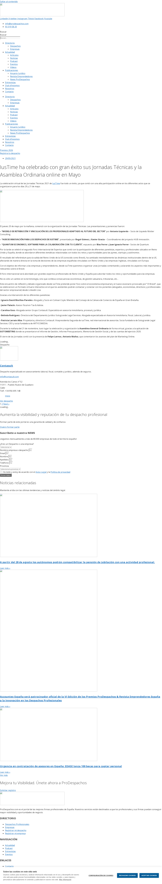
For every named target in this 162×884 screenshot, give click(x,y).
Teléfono (4, 462)
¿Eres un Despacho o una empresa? (17, 444)
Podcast (14, 61)
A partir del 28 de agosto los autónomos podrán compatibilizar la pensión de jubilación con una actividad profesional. (77, 562)
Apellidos (4, 459)
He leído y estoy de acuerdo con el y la (36, 472)
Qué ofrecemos (12, 85)
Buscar (3, 31)
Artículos (14, 55)
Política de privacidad (60, 472)
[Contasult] (9, 359)
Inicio (7, 396)
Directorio (10, 43)
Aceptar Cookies (149, 875)
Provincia (4, 466)
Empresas (14, 49)
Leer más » (5, 568)
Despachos (15, 46)
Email (3, 453)
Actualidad (10, 52)
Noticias (14, 58)
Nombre (4, 456)
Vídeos (13, 67)
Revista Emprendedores (21, 76)
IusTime (56, 183)
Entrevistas (10, 82)
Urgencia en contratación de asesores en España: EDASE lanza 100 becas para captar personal (61, 766)
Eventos (14, 64)
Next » (6, 404)
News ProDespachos (20, 79)
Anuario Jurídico (17, 73)
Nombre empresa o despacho (14, 450)
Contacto (9, 91)
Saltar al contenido (9, 1)
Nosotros (9, 88)
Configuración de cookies (101, 875)
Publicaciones (11, 70)
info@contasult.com (9, 376)
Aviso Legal (41, 472)
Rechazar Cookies (127, 875)
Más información (65, 880)
